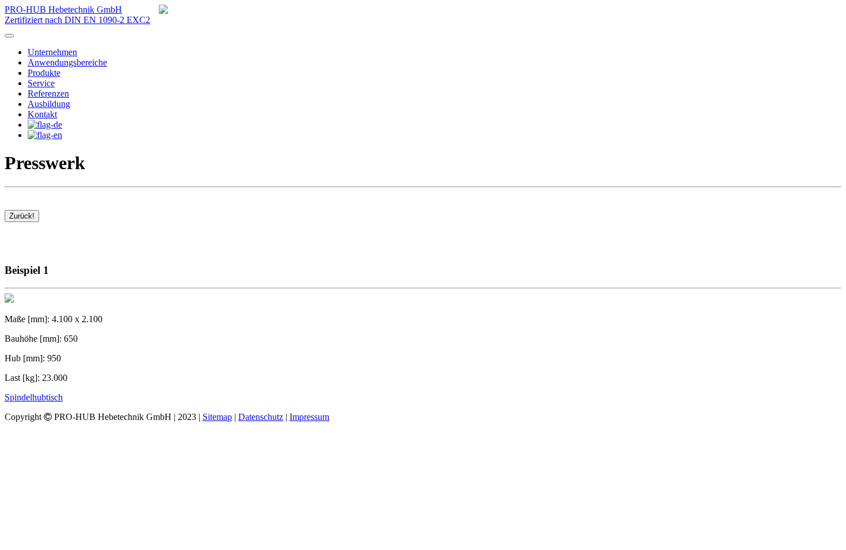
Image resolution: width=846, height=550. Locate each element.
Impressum (309, 417)
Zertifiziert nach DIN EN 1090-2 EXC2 (77, 20)
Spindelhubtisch (34, 397)
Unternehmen (52, 52)
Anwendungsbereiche (67, 62)
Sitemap (217, 417)
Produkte (44, 73)
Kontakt (42, 114)
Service (41, 83)
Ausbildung (49, 104)
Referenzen (48, 93)
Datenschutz (260, 417)
